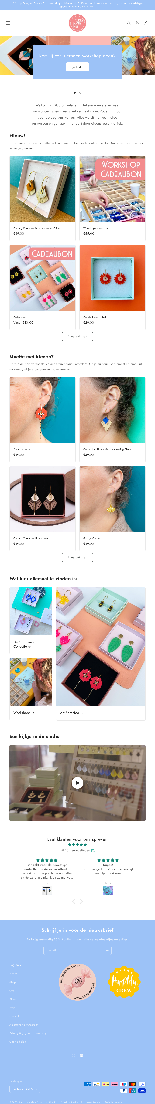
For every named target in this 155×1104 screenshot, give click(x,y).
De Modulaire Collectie (23, 644)
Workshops (21, 713)
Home (13, 973)
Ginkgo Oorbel (91, 538)
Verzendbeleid (93, 1101)
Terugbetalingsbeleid (71, 1101)
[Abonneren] (107, 950)
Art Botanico (69, 713)
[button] (8, 23)
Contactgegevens (113, 1101)
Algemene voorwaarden (23, 1025)
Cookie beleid (18, 1041)
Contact (14, 1016)
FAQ (12, 1007)
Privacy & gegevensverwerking (28, 1033)
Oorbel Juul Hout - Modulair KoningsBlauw (107, 449)
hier (87, 143)
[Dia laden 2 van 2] (80, 92)
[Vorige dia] (65, 92)
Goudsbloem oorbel (94, 317)
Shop (12, 982)
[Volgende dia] (89, 92)
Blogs (12, 999)
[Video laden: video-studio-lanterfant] (77, 783)
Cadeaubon (19, 317)
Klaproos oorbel (22, 449)
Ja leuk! (77, 67)
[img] (77, 845)
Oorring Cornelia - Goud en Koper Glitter (36, 228)
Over (12, 990)
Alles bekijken (77, 336)
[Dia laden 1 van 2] (75, 92)
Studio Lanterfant (27, 1102)
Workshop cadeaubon (95, 228)
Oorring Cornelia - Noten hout (30, 538)
